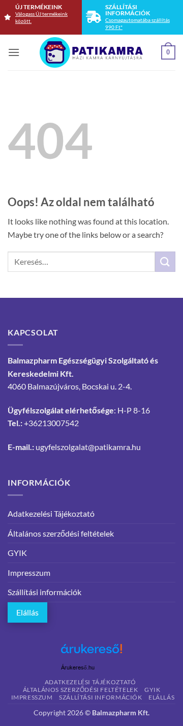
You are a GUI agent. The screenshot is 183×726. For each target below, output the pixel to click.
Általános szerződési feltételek (61, 533)
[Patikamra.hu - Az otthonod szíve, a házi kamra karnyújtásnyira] (91, 52)
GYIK (17, 552)
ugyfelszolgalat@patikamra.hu (88, 447)
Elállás (27, 612)
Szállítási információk (44, 592)
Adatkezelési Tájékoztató (51, 513)
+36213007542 (51, 423)
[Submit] (165, 261)
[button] (14, 52)
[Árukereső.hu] (91, 652)
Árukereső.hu (78, 668)
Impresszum (29, 572)
